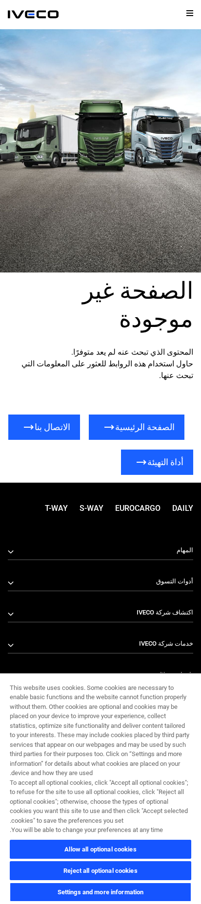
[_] (33, 14)
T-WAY (56, 508)
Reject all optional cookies (100, 870)
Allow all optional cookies (100, 849)
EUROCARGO (138, 508)
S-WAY (91, 508)
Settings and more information (101, 892)
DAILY (182, 508)
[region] (100, 788)
